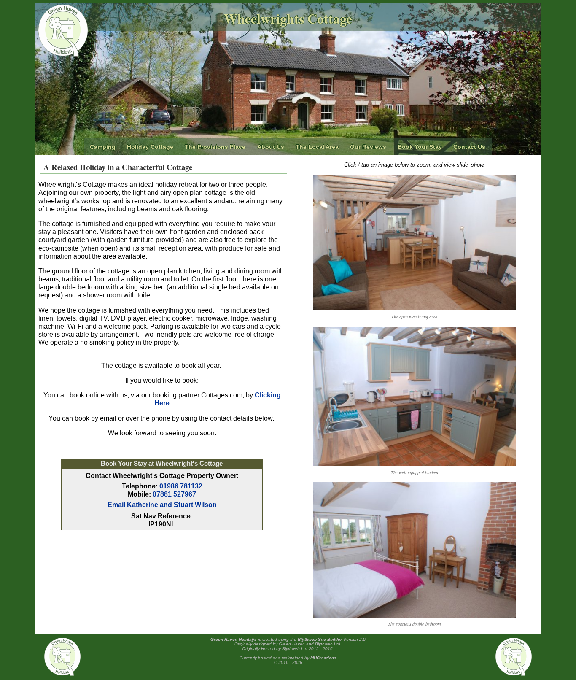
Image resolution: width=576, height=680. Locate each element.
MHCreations (323, 658)
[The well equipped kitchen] (414, 464)
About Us (270, 146)
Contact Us (469, 146)
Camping (103, 146)
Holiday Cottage (150, 146)
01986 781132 (180, 486)
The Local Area (317, 146)
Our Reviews (368, 146)
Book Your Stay (420, 146)
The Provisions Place (215, 146)
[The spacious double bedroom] (414, 616)
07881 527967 (174, 494)
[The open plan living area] (414, 308)
